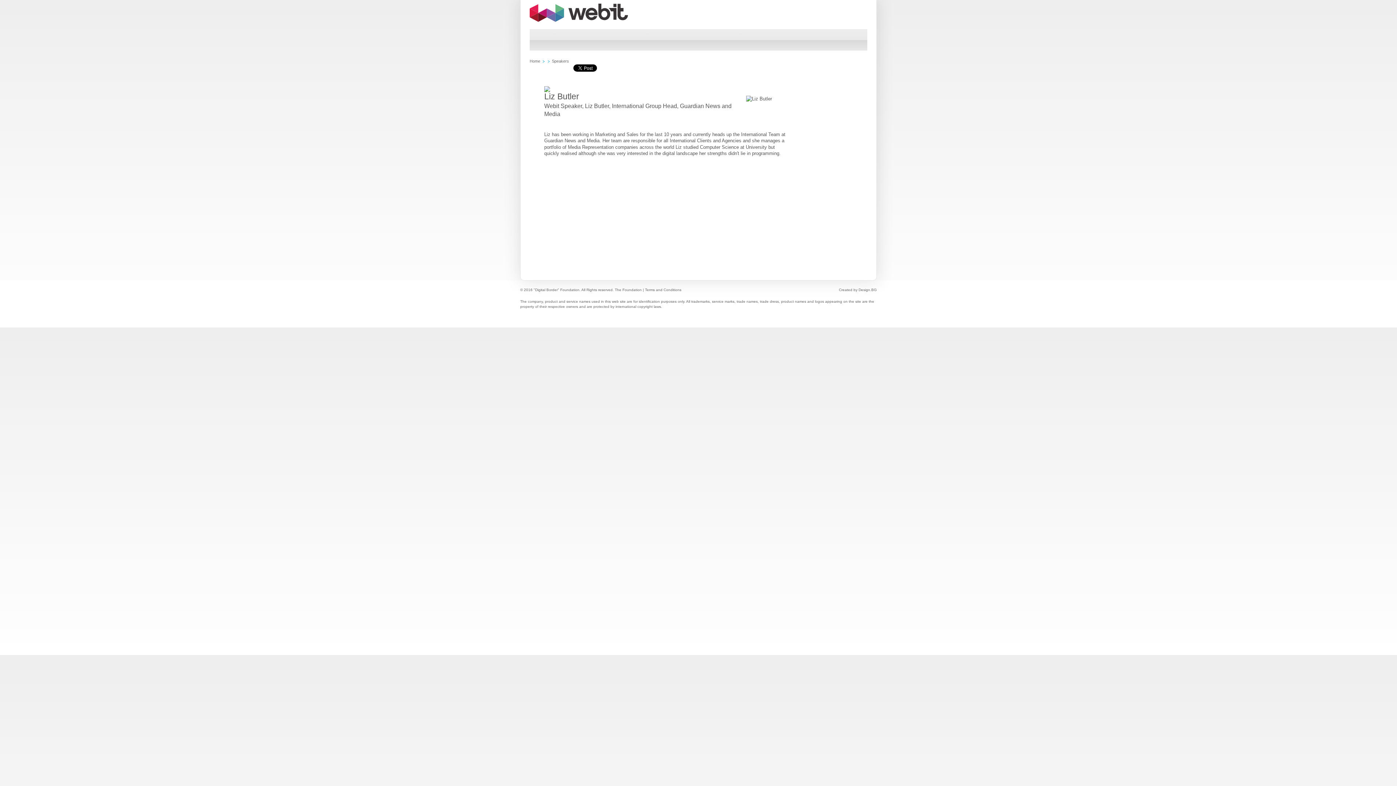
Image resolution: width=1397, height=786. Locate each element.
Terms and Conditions (663, 290)
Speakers (560, 61)
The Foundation (628, 290)
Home (535, 61)
